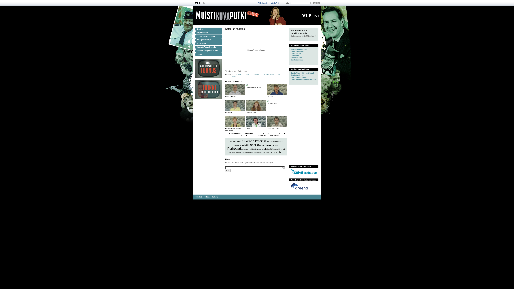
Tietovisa (202, 43)
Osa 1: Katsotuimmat (299, 49)
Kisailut (256, 74)
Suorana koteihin (254, 141)
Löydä (316, 3)
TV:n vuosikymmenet (207, 36)
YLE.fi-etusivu (263, 3)
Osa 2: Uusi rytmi (297, 75)
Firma (248, 128)
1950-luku (232, 152)
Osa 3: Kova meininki (299, 77)
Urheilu (239, 142)
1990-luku (238, 74)
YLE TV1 (198, 197)
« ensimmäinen (235, 133)
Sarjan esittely (202, 33)
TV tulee (267, 145)
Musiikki (244, 145)
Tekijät (199, 54)
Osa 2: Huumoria (297, 51)
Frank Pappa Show (273, 128)
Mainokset (261, 149)
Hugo (248, 74)
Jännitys (246, 149)
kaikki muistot (277, 152)
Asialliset (236, 145)
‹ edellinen (249, 133)
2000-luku (266, 152)
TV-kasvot (275, 145)
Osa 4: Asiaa (296, 56)
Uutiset (232, 141)
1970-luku (245, 152)
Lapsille (253, 145)
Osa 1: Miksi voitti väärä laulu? (302, 73)
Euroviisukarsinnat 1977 (254, 87)
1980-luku (252, 152)
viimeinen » (274, 136)
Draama (254, 149)
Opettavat (279, 142)
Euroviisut (270, 96)
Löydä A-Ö (275, 3)
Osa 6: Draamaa (297, 60)
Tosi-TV (275, 149)
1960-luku (238, 152)
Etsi (288, 3)
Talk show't (270, 142)
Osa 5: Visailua (296, 58)
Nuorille (261, 145)
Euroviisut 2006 (251, 112)
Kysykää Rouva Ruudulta (206, 47)
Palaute (215, 197)
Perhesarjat (235, 148)
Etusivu (200, 29)
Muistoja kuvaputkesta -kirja (207, 51)
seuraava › (262, 136)
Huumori (281, 149)
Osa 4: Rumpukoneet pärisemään (303, 79)
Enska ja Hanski (230, 96)
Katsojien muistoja (204, 40)
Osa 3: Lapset (296, 53)
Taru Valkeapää (269, 74)
